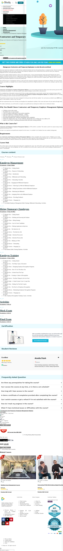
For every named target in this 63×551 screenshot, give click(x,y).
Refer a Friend (10, 23)
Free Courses (7, 6)
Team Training (10, 15)
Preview (3, 492)
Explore (5, 13)
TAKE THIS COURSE (5, 425)
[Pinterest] (11, 519)
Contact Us (9, 22)
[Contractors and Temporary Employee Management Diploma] (16, 410)
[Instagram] (3, 523)
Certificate (9, 17)
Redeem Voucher (11, 20)
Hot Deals (6, 12)
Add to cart (8, 492)
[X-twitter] (7, 519)
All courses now (14, 432)
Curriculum (11, 58)
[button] (34, 362)
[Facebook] (3, 519)
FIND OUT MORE (54, 62)
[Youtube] (7, 523)
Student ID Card (8, 10)
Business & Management (9, 30)
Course (5, 29)
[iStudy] (6, 2)
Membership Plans (8, 8)
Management (6, 32)
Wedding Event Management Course (10, 485)
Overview (5, 58)
